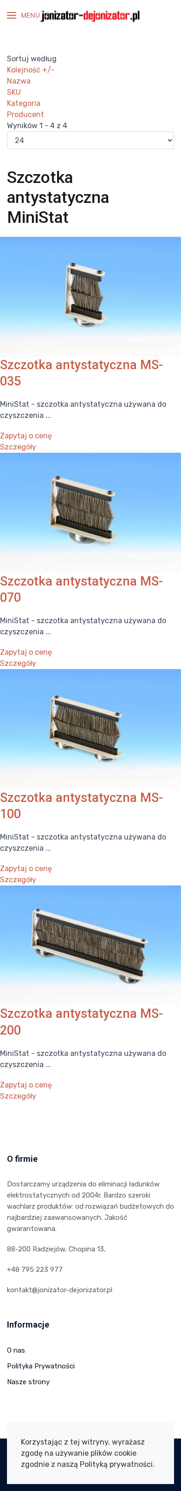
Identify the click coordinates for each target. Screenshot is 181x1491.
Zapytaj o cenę (26, 435)
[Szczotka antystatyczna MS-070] (90, 512)
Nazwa (19, 81)
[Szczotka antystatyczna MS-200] (90, 945)
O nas (16, 1350)
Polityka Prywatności (41, 1366)
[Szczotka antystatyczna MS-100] (90, 728)
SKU (14, 92)
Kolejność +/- (31, 69)
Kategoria (23, 103)
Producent (25, 114)
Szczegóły (18, 447)
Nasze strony (28, 1382)
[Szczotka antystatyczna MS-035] (90, 296)
